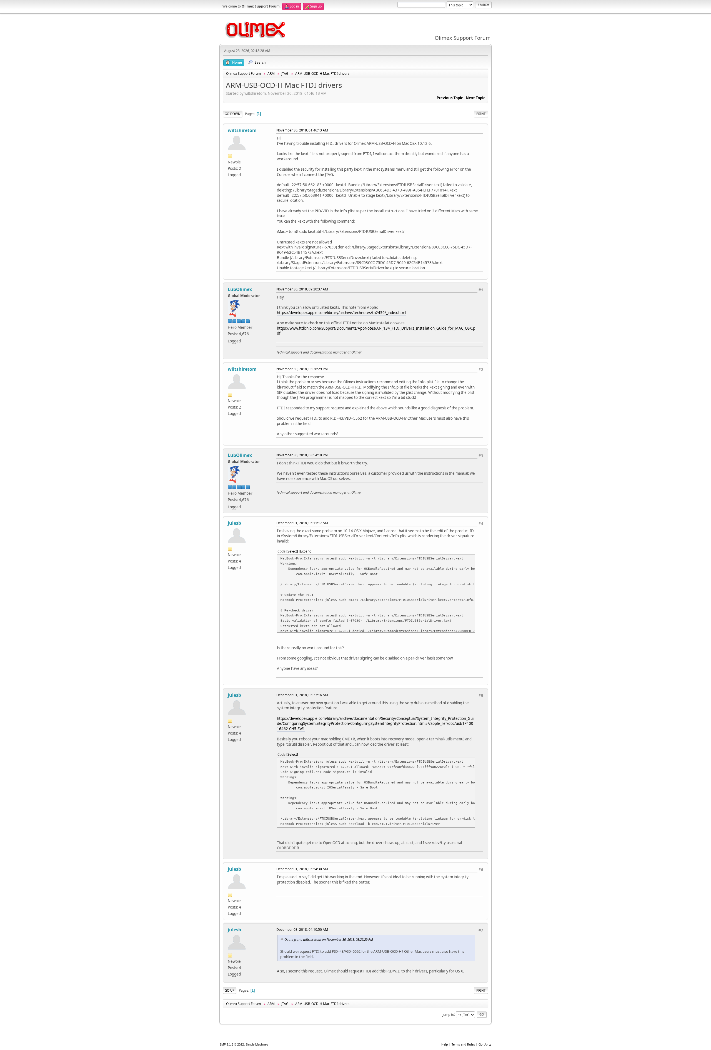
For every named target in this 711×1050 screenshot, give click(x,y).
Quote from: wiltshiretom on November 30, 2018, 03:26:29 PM (328, 939)
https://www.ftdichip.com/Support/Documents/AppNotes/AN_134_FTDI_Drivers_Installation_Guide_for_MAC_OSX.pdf (376, 331)
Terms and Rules (463, 1044)
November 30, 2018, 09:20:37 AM (302, 289)
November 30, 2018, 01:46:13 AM (302, 130)
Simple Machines (257, 1044)
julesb (234, 523)
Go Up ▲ (485, 1044)
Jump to (448, 1014)
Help (444, 1044)
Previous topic (450, 97)
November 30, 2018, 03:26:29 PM (302, 369)
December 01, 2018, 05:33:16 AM (302, 695)
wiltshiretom (242, 130)
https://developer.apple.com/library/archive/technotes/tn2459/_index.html (341, 312)
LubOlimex (240, 289)
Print (480, 114)
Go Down (233, 114)
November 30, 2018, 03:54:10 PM (302, 455)
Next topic (475, 97)
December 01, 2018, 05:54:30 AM (302, 869)
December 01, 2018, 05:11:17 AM (302, 523)
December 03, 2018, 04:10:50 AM (302, 929)
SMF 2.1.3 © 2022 (231, 1044)
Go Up (229, 990)
